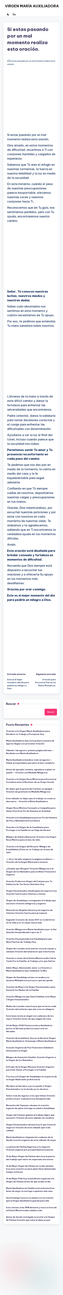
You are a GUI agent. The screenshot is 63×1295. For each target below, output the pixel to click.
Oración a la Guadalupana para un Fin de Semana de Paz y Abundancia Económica (31, 819)
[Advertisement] (31, 99)
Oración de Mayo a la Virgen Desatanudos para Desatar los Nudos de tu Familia (30, 988)
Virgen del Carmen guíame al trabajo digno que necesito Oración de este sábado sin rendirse (30, 1116)
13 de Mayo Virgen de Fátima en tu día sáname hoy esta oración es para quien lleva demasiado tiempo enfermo (31, 1169)
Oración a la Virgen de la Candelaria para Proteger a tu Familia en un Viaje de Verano (28, 828)
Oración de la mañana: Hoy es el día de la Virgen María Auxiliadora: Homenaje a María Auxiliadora (31, 1039)
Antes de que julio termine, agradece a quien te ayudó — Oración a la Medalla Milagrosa (30, 771)
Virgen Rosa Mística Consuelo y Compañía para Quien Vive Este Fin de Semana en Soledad (30, 809)
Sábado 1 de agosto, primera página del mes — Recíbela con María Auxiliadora (30, 752)
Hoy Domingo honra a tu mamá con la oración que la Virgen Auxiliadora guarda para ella (29, 1199)
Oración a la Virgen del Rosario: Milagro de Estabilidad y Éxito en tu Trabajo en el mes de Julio (29, 849)
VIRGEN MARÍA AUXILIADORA (32, 6)
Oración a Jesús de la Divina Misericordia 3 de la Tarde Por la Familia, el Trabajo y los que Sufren (31, 959)
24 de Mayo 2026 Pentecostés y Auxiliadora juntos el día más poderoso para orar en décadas (29, 1028)
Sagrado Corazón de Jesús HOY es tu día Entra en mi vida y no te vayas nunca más (30, 921)
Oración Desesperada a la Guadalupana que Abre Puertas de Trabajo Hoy (29, 940)
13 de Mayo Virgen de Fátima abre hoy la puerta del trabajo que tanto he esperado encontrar (30, 1158)
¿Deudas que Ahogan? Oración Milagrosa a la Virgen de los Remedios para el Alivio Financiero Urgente (31, 871)
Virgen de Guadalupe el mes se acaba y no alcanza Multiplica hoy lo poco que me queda (29, 979)
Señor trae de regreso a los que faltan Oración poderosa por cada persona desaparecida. (30, 1097)
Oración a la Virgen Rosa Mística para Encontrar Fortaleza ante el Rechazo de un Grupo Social (31, 780)
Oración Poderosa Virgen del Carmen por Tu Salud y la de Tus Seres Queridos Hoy (29, 883)
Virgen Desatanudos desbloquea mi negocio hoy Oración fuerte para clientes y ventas (31, 892)
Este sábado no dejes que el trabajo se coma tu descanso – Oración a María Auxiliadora (30, 800)
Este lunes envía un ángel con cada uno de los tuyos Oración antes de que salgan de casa (30, 1017)
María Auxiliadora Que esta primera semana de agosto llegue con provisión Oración (30, 742)
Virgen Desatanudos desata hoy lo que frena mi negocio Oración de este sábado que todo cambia (31, 1127)
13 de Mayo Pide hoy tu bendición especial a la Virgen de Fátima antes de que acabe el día (30, 1180)
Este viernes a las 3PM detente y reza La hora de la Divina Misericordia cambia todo (31, 1209)
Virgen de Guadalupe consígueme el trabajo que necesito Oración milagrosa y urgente (31, 902)
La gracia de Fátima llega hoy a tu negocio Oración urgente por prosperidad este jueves (29, 1148)
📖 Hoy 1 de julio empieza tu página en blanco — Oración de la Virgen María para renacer (30, 860)
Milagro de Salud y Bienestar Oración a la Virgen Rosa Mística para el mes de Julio (31, 838)
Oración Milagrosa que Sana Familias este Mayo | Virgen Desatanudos (31, 998)
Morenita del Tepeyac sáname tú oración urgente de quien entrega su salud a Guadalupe (30, 1107)
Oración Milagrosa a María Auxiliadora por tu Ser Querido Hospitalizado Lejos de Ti (31, 931)
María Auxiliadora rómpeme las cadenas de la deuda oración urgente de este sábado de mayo (31, 1138)
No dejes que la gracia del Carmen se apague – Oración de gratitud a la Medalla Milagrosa (30, 790)
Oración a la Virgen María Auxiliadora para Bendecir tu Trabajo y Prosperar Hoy (28, 732)
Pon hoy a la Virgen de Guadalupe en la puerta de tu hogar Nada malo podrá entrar (31, 1078)
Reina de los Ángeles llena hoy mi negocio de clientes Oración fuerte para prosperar (29, 911)
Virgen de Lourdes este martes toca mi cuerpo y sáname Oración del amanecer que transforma (31, 950)
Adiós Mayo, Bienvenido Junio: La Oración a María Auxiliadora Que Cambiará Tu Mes (29, 969)
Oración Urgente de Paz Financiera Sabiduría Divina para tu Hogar (29, 1049)
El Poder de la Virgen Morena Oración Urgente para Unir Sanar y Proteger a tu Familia (30, 1068)
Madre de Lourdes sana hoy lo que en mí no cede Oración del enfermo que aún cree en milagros (31, 1007)
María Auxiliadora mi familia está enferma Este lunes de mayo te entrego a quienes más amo (30, 1189)
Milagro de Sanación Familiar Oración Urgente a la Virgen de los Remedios (31, 1058)
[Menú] (14, 14)
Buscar (11, 704)
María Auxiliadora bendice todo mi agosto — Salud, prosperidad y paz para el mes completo (30, 761)
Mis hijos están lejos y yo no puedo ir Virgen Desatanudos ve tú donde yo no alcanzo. (28, 1087)
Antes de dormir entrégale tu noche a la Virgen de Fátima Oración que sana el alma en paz (30, 1218)
